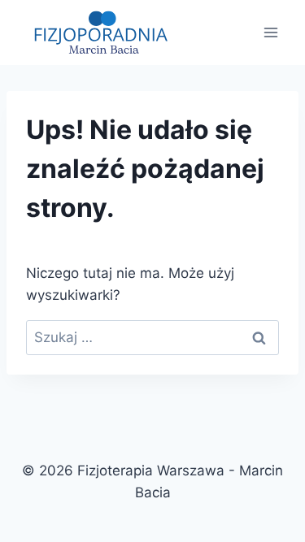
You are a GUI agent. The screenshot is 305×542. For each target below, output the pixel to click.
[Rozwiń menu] (270, 32)
